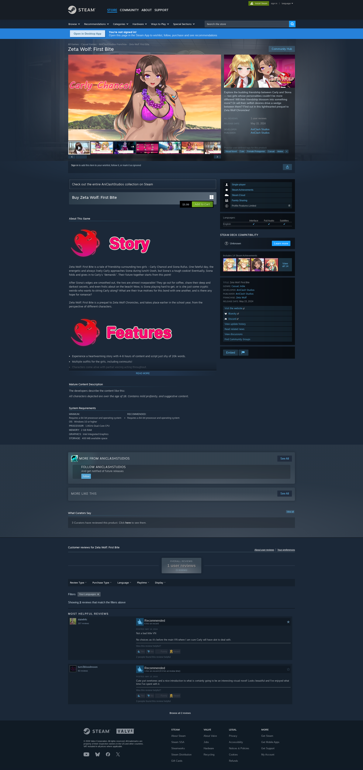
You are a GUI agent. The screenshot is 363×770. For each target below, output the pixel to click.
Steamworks (178, 748)
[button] (74, 24)
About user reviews (264, 550)
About (146, 10)
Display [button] (159, 582)
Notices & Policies (239, 748)
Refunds (233, 760)
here (128, 522)
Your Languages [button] (87, 594)
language (286, 3)
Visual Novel (231, 151)
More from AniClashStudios (104, 458)
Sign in (74, 165)
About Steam (178, 735)
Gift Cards (176, 760)
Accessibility (236, 742)
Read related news (234, 329)
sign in (274, 3)
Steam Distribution (181, 754)
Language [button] (123, 582)
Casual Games (89, 44)
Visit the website (234, 308)
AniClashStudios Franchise (113, 44)
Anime (280, 151)
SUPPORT (161, 10)
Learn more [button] (281, 243)
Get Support (268, 748)
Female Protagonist (256, 151)
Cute (242, 151)
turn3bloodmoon (88, 667)
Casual (271, 151)
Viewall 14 (285, 265)
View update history (235, 324)
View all (290, 512)
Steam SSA (177, 742)
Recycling (209, 754)
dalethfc (82, 619)
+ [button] (286, 151)
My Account (267, 754)
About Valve (210, 735)
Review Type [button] (77, 582)
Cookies (233, 754)
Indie (242, 286)
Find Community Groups (237, 339)
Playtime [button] (142, 582)
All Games (73, 44)
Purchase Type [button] (100, 582)
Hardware (209, 748)
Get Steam (267, 735)
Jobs (206, 742)
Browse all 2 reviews (180, 713)
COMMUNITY (129, 10)
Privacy (233, 735)
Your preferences (286, 550)
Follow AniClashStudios (103, 467)
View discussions (234, 334)
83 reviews (83, 671)
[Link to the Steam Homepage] (81, 13)
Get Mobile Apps (270, 742)
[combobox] (247, 24)
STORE (112, 10)
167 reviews (83, 623)
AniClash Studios (260, 129)
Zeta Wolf (241, 297)
